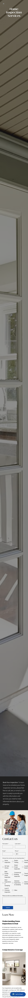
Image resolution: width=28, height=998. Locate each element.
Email (4, 851)
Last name (18, 843)
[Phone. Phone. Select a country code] (17, 854)
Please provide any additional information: (12, 895)
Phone (17, 851)
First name (5, 843)
